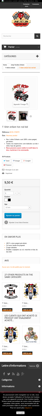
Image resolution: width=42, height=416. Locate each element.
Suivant (31, 116)
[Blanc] (6, 200)
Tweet (7, 161)
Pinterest (8, 165)
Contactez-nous (26, 5)
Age (6, 204)
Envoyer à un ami (12, 170)
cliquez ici (28, 408)
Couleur (7, 197)
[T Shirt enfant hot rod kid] (12, 116)
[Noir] (9, 200)
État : (4, 135)
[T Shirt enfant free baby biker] (31, 291)
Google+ (28, 161)
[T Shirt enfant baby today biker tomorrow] (11, 291)
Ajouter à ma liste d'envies (18, 222)
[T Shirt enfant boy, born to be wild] (31, 335)
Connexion (35, 4)
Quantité (7, 190)
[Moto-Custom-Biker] (21, 18)
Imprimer (9, 173)
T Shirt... (5, 303)
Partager (17, 161)
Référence (5, 132)
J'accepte (20, 413)
